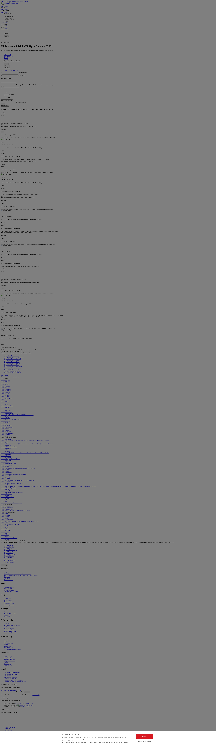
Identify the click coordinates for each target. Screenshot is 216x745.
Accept (144, 736)
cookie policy (124, 742)
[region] (108, 738)
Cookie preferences (144, 741)
